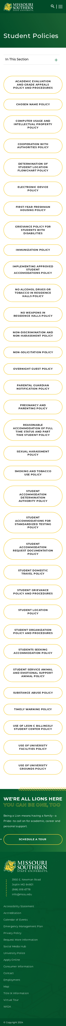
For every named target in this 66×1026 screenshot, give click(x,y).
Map (6, 987)
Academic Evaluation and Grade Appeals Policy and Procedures (33, 84)
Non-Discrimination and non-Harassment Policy (33, 334)
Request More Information (21, 940)
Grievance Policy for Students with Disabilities (33, 230)
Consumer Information (18, 966)
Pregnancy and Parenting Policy (33, 407)
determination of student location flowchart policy (33, 167)
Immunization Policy (33, 249)
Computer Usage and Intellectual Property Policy (33, 124)
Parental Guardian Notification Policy (33, 387)
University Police (14, 953)
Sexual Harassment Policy (33, 453)
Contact (9, 973)
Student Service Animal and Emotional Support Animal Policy (33, 673)
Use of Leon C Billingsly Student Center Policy (33, 727)
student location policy (33, 611)
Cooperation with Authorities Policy (33, 146)
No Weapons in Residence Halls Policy (33, 314)
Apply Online (12, 960)
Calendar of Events (16, 920)
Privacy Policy (12, 933)
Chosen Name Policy (33, 104)
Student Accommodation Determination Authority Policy (33, 496)
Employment (12, 980)
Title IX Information (16, 993)
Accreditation (12, 913)
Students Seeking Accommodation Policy (33, 651)
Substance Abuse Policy (33, 692)
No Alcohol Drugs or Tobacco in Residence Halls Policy (33, 293)
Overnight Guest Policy (33, 368)
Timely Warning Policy (33, 709)
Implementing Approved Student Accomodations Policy (33, 269)
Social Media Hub (15, 946)
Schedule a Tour (33, 839)
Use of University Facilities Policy (32, 747)
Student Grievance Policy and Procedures (33, 592)
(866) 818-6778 (21, 889)
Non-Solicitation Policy (33, 352)
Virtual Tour (11, 1000)
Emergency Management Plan (23, 926)
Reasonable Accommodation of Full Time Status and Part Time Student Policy (33, 429)
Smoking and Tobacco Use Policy (33, 473)
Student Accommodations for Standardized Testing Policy (33, 522)
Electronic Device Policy (33, 188)
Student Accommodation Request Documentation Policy (33, 548)
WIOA (7, 1007)
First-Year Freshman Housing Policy (33, 208)
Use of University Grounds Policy (32, 767)
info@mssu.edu (22, 894)
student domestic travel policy (33, 572)
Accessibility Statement (19, 906)
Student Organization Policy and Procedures (33, 631)
